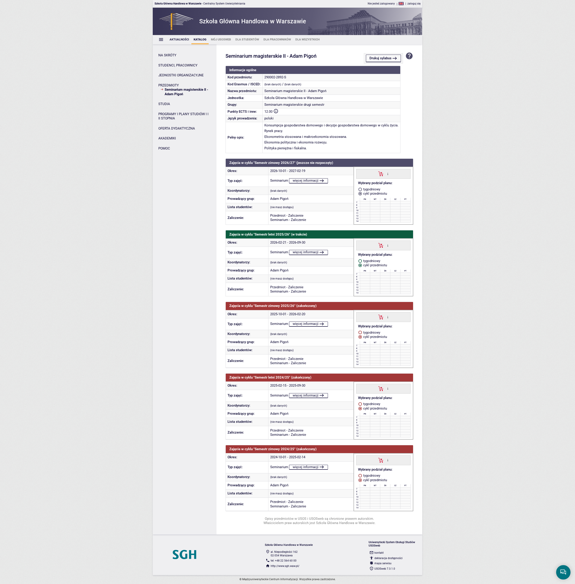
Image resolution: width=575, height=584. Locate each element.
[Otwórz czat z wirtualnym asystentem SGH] (563, 572)
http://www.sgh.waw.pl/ (285, 566)
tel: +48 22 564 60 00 (283, 560)
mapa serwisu (382, 563)
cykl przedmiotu (374, 194)
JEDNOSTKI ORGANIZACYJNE (181, 75)
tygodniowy (371, 189)
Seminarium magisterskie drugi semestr (294, 105)
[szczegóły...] (388, 174)
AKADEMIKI (167, 138)
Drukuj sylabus (380, 58)
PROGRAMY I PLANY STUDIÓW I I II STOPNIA (183, 116)
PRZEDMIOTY (168, 85)
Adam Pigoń (279, 199)
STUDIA (164, 104)
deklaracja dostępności (388, 558)
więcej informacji (305, 181)
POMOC (164, 148)
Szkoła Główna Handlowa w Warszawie (293, 98)
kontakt (379, 552)
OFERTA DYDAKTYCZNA (176, 128)
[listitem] (179, 39)
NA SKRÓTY (167, 55)
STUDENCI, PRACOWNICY (177, 65)
